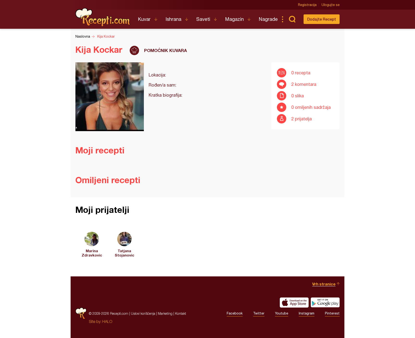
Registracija (307, 5)
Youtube (281, 313)
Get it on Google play (325, 302)
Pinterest (332, 313)
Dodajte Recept (321, 19)
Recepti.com (103, 17)
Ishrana (173, 19)
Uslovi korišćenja (143, 313)
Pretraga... (292, 19)
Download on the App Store (294, 302)
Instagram (306, 313)
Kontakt (180, 313)
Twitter (258, 313)
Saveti (203, 19)
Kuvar (144, 19)
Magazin (234, 19)
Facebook (235, 313)
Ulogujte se (331, 5)
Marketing (165, 313)
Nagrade (268, 19)
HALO (107, 321)
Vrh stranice (324, 284)
